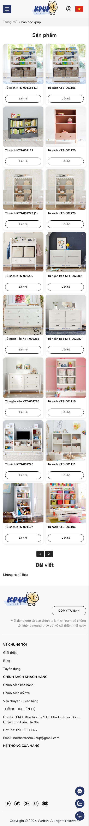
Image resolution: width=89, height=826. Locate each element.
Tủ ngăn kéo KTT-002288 (22, 339)
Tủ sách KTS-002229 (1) (21, 213)
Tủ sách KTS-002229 (62, 213)
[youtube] (45, 803)
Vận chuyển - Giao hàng (20, 701)
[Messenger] (68, 789)
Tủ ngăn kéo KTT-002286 (22, 401)
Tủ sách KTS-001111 (62, 464)
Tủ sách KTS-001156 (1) (21, 88)
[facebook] (8, 803)
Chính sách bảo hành (18, 685)
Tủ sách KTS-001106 (62, 527)
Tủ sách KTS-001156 (62, 88)
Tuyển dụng (11, 669)
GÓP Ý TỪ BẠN (68, 611)
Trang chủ (10, 22)
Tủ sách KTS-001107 (19, 527)
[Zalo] (68, 801)
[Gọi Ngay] (68, 814)
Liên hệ (23, 98)
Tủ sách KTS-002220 (19, 464)
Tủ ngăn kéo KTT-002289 (65, 276)
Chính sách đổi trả (16, 693)
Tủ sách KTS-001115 (62, 401)
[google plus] (26, 803)
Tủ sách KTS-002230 (19, 276)
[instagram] (35, 803)
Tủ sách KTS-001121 (19, 150)
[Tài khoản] (69, 9)
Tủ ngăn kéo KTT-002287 (65, 339)
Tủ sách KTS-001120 (62, 150)
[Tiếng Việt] (79, 9)
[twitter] (17, 803)
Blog (6, 661)
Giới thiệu (10, 652)
